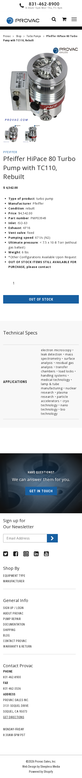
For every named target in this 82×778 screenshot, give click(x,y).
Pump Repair (12, 619)
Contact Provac (15, 641)
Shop (18, 36)
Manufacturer (13, 581)
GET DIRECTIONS (13, 717)
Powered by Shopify (41, 771)
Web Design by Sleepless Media (41, 766)
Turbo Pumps (33, 36)
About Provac (13, 613)
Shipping (9, 630)
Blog (6, 635)
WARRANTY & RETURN (17, 646)
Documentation (14, 624)
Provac (7, 36)
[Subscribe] (52, 538)
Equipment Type (14, 575)
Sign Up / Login (13, 608)
